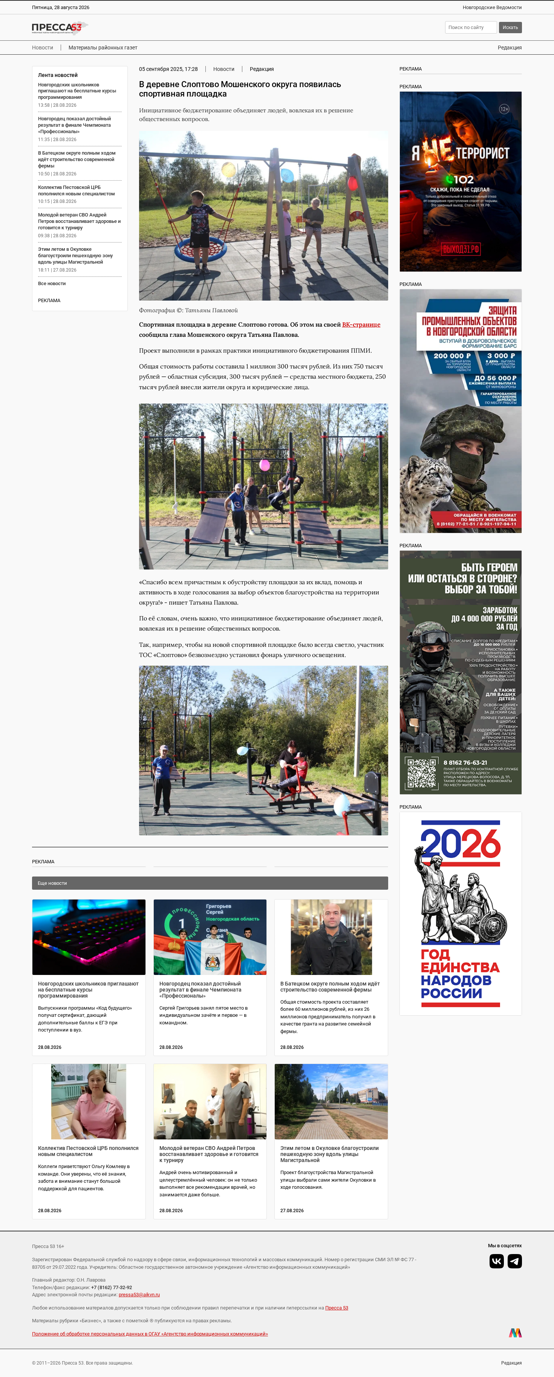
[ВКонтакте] (497, 1261)
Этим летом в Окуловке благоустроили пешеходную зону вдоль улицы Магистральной (75, 255)
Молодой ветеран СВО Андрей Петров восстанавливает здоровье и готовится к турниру (79, 221)
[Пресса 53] (142, 28)
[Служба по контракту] (461, 672)
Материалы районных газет (103, 48)
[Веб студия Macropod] (515, 1332)
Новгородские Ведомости (492, 7)
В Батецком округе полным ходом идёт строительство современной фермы (77, 159)
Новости (42, 48)
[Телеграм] (515, 1261)
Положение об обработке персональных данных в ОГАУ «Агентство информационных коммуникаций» (150, 1334)
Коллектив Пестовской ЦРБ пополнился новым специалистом (76, 190)
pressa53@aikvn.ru (139, 1294)
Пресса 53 (336, 1308)
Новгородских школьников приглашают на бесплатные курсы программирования (77, 91)
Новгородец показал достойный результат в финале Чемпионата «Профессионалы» (74, 125)
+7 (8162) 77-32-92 (111, 1287)
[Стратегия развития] (461, 913)
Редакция (510, 48)
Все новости (52, 283)
